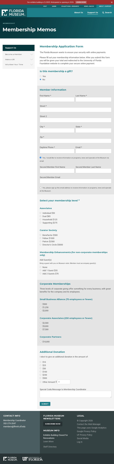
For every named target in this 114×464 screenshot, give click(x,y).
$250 (45, 375)
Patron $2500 (49, 241)
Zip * (42, 137)
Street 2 (43, 116)
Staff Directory (50, 446)
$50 (44, 368)
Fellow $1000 (48, 238)
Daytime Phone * (47, 147)
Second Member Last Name (88, 167)
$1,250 (45, 307)
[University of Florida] (35, 459)
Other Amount (49, 382)
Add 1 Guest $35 (50, 270)
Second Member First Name (52, 167)
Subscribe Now (52, 424)
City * (42, 127)
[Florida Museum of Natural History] (12, 459)
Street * (43, 106)
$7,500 (45, 329)
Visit (45, 6)
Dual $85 (46, 216)
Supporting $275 (50, 222)
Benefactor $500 (50, 235)
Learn (54, 6)
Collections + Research (70, 6)
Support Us (92, 12)
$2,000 (45, 310)
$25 (44, 365)
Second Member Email (50, 177)
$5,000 (45, 326)
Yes (44, 76)
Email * (79, 147)
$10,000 (46, 342)
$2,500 (45, 323)
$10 (44, 362)
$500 (45, 304)
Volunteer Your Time (14, 64)
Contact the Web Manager (89, 424)
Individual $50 (49, 213)
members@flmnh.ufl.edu (14, 426)
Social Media (83, 438)
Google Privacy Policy (86, 431)
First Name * (45, 95)
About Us (78, 12)
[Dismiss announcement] (111, 2)
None (45, 267)
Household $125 (50, 219)
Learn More (81, 2)
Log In (79, 442)
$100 (45, 371)
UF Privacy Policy (84, 435)
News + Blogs (89, 6)
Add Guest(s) (46, 260)
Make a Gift (10, 59)
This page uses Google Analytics (91, 428)
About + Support (105, 6)
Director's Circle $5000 (53, 245)
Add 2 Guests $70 (51, 273)
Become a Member (13, 54)
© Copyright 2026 (85, 420)
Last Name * (81, 95)
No (44, 79)
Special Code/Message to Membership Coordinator (63, 389)
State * (79, 127)
